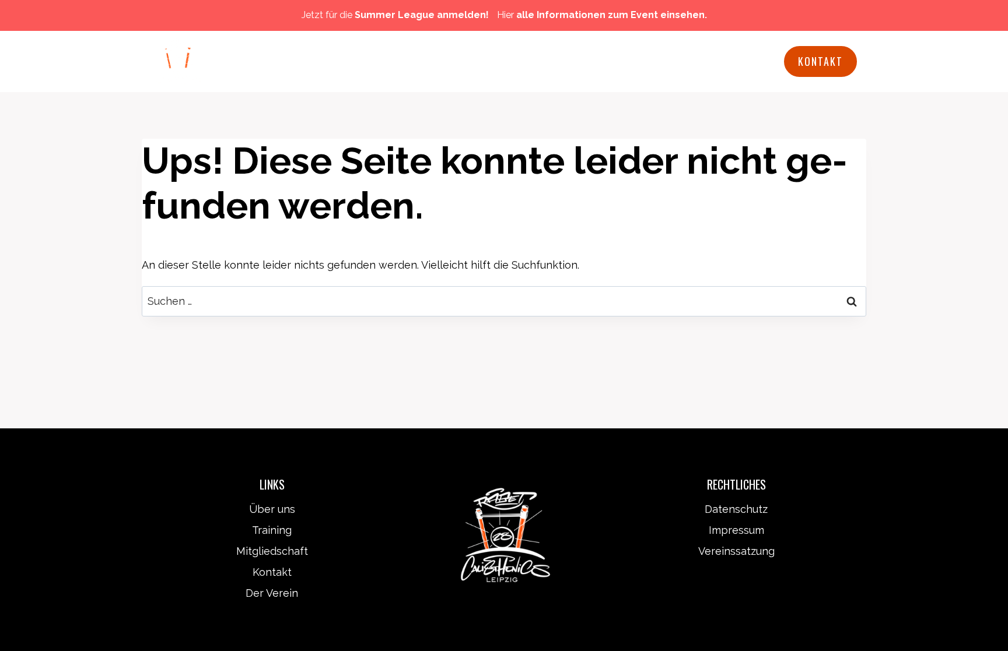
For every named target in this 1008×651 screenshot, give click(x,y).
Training (272, 530)
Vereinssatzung (736, 551)
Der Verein (272, 593)
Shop (728, 61)
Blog (682, 61)
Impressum (736, 530)
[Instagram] (767, 61)
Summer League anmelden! (422, 14)
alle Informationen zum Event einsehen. (611, 14)
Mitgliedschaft (492, 61)
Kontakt (820, 61)
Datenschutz (736, 509)
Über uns (272, 509)
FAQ (639, 61)
